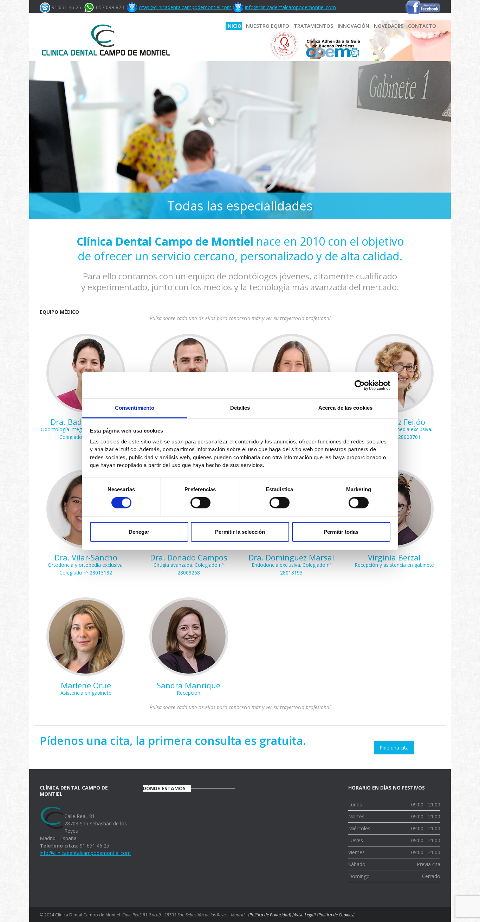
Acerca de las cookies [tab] (345, 408)
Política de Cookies (335, 915)
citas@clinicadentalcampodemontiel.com (185, 7)
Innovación (353, 25)
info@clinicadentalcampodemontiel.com (290, 7)
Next (443, 136)
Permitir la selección (240, 531)
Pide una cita (394, 747)
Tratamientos (313, 25)
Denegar (139, 531)
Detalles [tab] (240, 408)
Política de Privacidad (269, 915)
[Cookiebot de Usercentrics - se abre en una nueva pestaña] (359, 385)
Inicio (233, 25)
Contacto (422, 25)
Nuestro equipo (267, 25)
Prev (36, 136)
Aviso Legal (304, 915)
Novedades (388, 25)
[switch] (200, 502)
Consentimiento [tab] (134, 408)
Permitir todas (341, 531)
